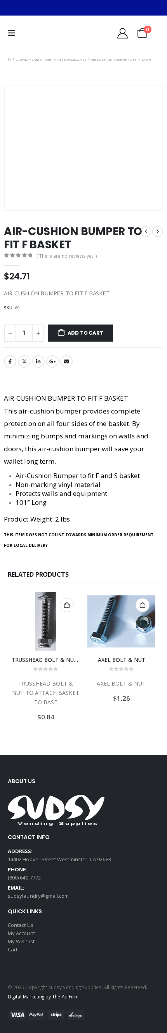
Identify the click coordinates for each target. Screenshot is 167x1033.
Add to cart (85, 333)
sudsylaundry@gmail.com (38, 895)
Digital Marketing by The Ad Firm (43, 996)
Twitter (24, 361)
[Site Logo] (42, 33)
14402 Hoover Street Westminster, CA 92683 (59, 859)
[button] (13, 33)
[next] (157, 231)
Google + (52, 361)
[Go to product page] (46, 621)
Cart (12, 949)
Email (66, 361)
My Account (21, 933)
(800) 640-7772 (24, 877)
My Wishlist (21, 941)
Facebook (10, 361)
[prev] (146, 231)
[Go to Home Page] (9, 59)
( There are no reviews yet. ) (67, 256)
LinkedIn (38, 361)
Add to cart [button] (67, 605)
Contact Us (20, 924)
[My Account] (122, 33)
